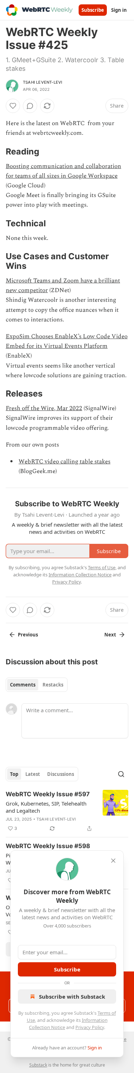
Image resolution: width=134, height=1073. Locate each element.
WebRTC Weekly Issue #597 (48, 794)
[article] (67, 811)
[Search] (121, 774)
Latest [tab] (32, 774)
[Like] (13, 106)
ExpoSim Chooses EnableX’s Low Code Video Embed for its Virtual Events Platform (67, 341)
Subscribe (92, 10)
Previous (28, 634)
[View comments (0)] (30, 106)
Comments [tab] (22, 684)
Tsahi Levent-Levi (42, 82)
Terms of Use (101, 567)
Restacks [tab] (53, 684)
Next (110, 634)
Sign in (119, 10)
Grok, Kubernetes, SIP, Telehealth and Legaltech (46, 807)
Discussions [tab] (60, 774)
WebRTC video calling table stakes (64, 461)
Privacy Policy (89, 1027)
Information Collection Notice (80, 574)
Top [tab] (14, 774)
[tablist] (37, 685)
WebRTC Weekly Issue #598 (48, 846)
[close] (113, 860)
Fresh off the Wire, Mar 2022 (44, 408)
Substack (38, 1065)
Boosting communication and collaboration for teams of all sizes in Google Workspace (63, 171)
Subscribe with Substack (72, 996)
